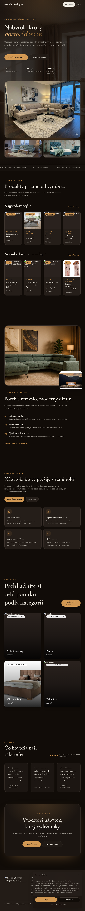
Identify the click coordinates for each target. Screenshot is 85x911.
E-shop (70, 4)
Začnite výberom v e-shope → (15, 443)
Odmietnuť (69, 900)
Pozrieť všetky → (74, 207)
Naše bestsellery (39, 57)
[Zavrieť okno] (78, 874)
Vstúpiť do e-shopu (14, 499)
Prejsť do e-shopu (15, 57)
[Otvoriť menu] (78, 4)
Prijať (46, 900)
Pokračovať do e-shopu (70, 603)
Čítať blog (32, 499)
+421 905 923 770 (52, 844)
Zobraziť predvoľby (57, 905)
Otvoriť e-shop (31, 844)
